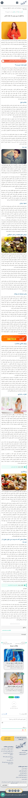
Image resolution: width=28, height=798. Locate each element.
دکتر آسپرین (24, 8)
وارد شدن (4, 714)
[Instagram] (10, 791)
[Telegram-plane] (15, 791)
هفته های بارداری (14, 467)
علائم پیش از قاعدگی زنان (12, 585)
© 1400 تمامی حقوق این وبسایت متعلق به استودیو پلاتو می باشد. (14, 794)
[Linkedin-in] (18, 791)
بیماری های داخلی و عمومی (16, 8)
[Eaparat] (12, 791)
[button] (17, 3)
